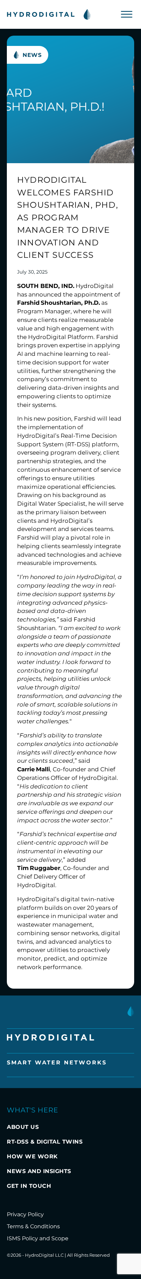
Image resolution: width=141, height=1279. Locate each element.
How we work (32, 1156)
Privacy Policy (25, 1214)
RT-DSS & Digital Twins (44, 1141)
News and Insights (39, 1171)
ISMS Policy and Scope (37, 1238)
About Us (23, 1127)
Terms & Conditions (33, 1226)
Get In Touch (29, 1186)
